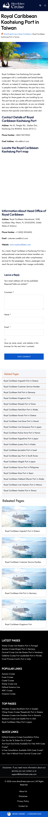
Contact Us (23, 806)
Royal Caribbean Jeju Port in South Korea (21, 455)
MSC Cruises (7, 690)
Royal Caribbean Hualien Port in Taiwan (20, 490)
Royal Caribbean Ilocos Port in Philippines (21, 467)
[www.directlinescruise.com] (13, 5)
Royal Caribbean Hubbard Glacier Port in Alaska (24, 479)
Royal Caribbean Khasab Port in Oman (20, 404)
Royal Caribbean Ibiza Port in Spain (18, 473)
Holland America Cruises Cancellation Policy (20, 737)
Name (7, 314)
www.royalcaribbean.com (20, 244)
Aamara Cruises (8, 673)
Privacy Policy (23, 801)
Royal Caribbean (25, 34)
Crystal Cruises (8, 680)
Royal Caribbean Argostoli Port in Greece (21, 380)
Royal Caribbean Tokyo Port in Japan (17, 722)
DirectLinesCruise (10, 34)
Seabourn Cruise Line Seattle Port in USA (19, 718)
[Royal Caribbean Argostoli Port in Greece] (24, 516)
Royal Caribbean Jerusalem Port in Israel (20, 450)
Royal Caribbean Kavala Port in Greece (20, 415)
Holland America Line (11, 687)
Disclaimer (23, 796)
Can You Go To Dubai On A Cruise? (17, 740)
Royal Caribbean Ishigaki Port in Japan (19, 461)
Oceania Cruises (8, 693)
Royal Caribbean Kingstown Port (17, 398)
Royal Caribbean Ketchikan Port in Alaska (21, 409)
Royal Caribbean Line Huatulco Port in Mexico (23, 484)
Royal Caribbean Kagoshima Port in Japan (21, 438)
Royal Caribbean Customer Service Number (22, 386)
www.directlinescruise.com (23, 781)
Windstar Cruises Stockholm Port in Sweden (20, 708)
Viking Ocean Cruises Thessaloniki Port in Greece (22, 712)
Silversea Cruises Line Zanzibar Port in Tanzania (21, 715)
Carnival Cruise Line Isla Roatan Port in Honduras (22, 652)
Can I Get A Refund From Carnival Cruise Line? (21, 753)
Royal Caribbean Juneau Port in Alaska (20, 444)
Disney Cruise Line (9, 683)
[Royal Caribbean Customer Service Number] (24, 547)
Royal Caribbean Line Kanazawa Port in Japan (22, 427)
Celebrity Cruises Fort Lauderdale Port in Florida (22, 655)
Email (7, 327)
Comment (9, 292)
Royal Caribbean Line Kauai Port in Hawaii (21, 421)
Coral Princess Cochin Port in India (16, 659)
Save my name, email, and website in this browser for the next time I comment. (21, 345)
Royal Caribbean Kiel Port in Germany (19, 392)
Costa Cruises (7, 677)
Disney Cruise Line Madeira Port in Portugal (20, 645)
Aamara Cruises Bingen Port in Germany (18, 649)
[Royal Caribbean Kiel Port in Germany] (24, 578)
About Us (23, 791)
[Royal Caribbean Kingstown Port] (24, 609)
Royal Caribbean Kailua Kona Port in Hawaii (22, 432)
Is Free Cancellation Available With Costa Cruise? (22, 750)
